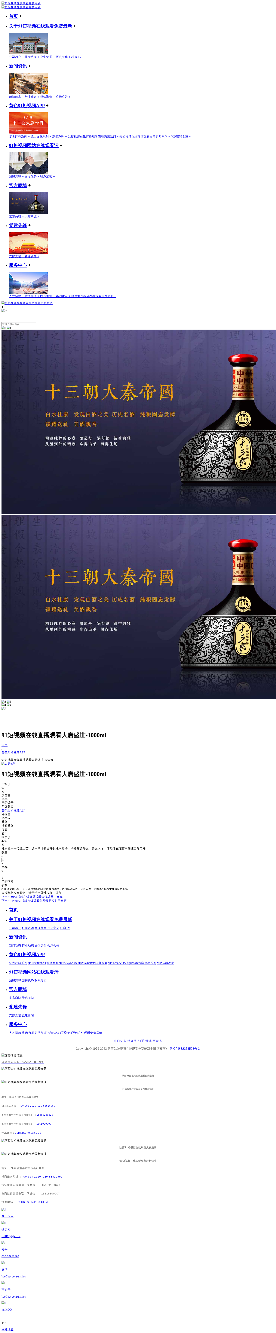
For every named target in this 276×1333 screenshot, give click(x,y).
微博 (148, 1041)
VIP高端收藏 (181, 136)
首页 (13, 16)
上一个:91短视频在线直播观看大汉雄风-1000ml (32, 896)
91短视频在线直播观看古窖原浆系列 (145, 136)
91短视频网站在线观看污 (34, 145)
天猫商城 (32, 216)
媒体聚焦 (48, 96)
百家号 (157, 1041)
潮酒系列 (60, 136)
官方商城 (18, 185)
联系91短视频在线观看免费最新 (93, 296)
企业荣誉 (48, 57)
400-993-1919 (27, 1105)
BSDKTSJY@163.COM (28, 1133)
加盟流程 (17, 176)
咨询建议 (63, 296)
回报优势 (32, 176)
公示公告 (63, 96)
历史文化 (63, 57)
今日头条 (120, 1041)
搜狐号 (132, 1041)
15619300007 (44, 1124)
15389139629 (45, 1115)
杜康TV (77, 57)
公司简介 (17, 57)
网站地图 (8, 1329)
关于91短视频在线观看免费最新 (40, 26)
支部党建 (17, 256)
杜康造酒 (32, 57)
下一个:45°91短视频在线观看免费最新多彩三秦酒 (34, 900)
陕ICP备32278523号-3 (185, 1048)
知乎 (141, 1041)
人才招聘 (17, 296)
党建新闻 (32, 256)
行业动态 (32, 96)
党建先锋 (18, 225)
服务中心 (18, 265)
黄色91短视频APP (27, 105)
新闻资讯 (18, 65)
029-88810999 (46, 1105)
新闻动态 (17, 96)
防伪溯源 (32, 296)
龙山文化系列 (41, 136)
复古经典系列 (20, 136)
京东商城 (17, 216)
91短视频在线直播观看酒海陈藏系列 (93, 136)
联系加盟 (47, 176)
